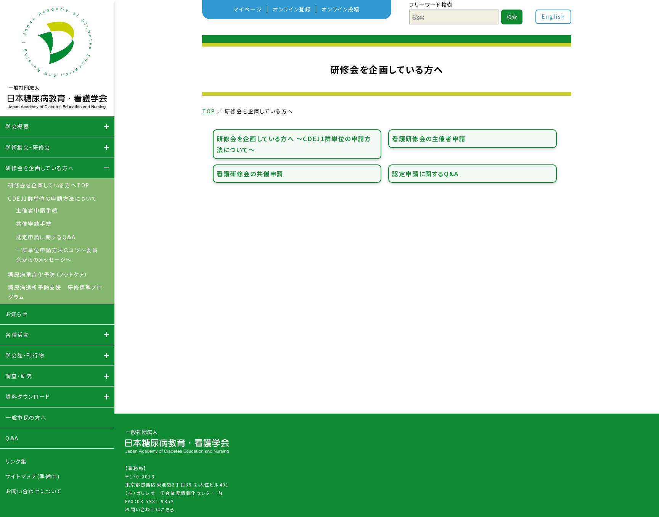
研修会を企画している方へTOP (49, 185)
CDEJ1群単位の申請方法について (52, 198)
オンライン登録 (292, 9)
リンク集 (16, 461)
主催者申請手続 (37, 210)
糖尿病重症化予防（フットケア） (48, 274)
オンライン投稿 (340, 9)
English (553, 16)
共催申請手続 (34, 223)
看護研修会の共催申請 (250, 173)
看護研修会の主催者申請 (429, 138)
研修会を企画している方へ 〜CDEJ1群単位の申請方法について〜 (294, 144)
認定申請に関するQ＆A (46, 237)
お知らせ (16, 314)
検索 (511, 17)
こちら (168, 509)
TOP (208, 111)
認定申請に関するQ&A (425, 173)
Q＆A (12, 438)
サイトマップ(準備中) (32, 476)
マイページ (247, 9)
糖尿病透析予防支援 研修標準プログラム (55, 292)
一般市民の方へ (26, 417)
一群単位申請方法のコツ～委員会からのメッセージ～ (57, 254)
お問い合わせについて (33, 491)
